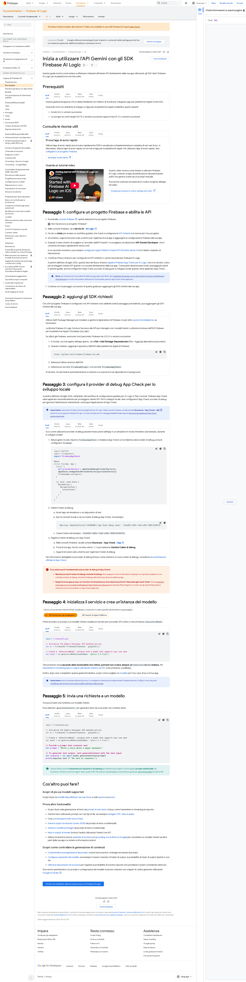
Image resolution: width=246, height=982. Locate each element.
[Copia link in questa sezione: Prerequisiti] (66, 87)
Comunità (98, 3)
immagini (111, 814)
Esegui (42, 3)
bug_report (243, 10)
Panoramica (8, 16)
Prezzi (68, 3)
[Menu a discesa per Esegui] (48, 3)
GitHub (40, 951)
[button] (15, 52)
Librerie (41, 947)
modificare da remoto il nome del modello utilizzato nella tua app (76, 683)
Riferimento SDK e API (46, 939)
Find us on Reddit (97, 939)
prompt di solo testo (96, 809)
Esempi (101, 16)
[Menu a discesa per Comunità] (105, 3)
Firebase (46, 52)
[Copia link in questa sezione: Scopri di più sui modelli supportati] (86, 792)
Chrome (81, 966)
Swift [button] (47, 95)
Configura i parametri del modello (63, 857)
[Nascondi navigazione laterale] (30, 977)
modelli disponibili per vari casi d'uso (74, 797)
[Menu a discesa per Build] (34, 3)
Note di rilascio (149, 947)
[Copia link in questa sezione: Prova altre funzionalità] (73, 804)
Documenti (80, 3)
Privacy (49, 977)
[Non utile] (168, 52)
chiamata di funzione (82, 837)
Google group (149, 943)
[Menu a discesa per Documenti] (88, 3)
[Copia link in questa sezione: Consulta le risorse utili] (80, 126)
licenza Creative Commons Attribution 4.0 (128, 912)
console (66, 219)
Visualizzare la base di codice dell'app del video (131, 191)
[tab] (47, 95)
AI (47, 16)
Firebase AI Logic (36, 11)
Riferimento (88, 16)
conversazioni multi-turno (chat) (68, 819)
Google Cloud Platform (111, 966)
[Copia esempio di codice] (165, 352)
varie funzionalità (145, 772)
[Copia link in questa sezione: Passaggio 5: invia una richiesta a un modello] (127, 696)
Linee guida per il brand (153, 951)
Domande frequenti (152, 956)
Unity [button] (100, 95)
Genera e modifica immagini (61, 828)
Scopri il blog (95, 935)
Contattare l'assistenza (153, 935)
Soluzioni (57, 3)
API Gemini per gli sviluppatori (62, 615)
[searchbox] (17, 25)
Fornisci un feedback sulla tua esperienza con (73, 884)
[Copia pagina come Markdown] (92, 65)
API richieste (125, 233)
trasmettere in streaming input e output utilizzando (74, 668)
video (124, 814)
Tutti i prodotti (131, 966)
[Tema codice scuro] (160, 352)
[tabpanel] (106, 109)
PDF (118, 814)
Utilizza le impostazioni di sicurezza (64, 865)
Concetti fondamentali (27, 16)
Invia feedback (160, 59)
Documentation (12, 11)
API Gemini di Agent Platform (94, 615)
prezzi (112, 797)
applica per (127, 262)
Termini (40, 977)
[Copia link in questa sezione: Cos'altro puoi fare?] (81, 784)
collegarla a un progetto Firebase (61, 151)
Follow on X (95, 943)
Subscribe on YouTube (99, 947)
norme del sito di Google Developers (109, 915)
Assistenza (116, 3)
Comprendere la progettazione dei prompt (68, 852)
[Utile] (164, 52)
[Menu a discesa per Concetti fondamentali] (40, 16)
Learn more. (135, 27)
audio (131, 814)
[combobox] (169, 3)
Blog (214, 3)
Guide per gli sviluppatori (48, 935)
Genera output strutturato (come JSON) (66, 823)
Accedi (240, 3)
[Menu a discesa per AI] (51, 16)
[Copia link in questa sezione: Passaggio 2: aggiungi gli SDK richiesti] (115, 297)
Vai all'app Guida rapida (58, 157)
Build (28, 3)
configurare (111, 250)
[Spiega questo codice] (156, 352)
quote (101, 797)
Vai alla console (226, 3)
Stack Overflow (150, 939)
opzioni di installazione (143, 320)
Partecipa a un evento (99, 951)
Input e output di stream (59, 832)
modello (123, 673)
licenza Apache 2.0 (61, 915)
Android (69, 966)
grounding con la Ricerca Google (110, 837)
